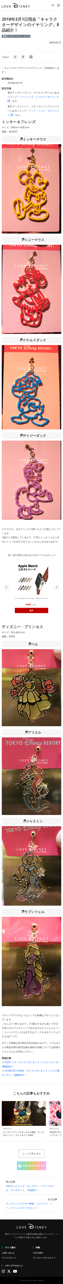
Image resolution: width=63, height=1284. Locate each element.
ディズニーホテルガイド (44, 1257)
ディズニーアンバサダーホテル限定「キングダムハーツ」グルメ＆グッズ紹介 (23, 1133)
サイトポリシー (9, 1257)
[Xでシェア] (15, 57)
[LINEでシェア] (31, 57)
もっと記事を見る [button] (31, 1153)
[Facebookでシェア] (23, 57)
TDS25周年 (38, 1252)
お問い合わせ (8, 1252)
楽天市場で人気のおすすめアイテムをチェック (34, 555)
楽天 (31, 610)
